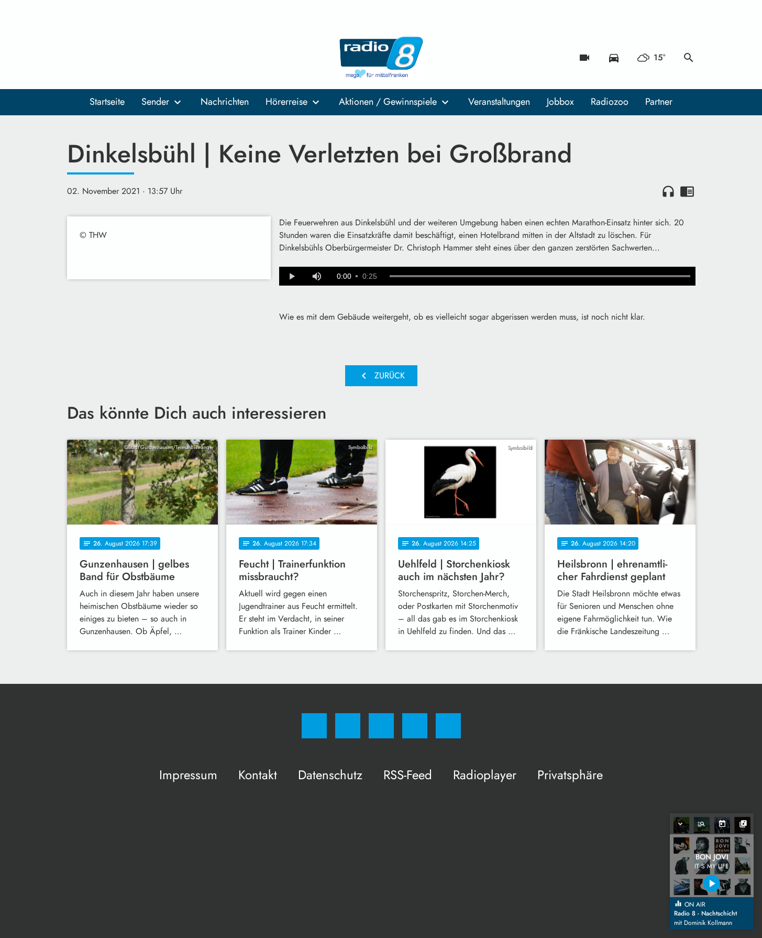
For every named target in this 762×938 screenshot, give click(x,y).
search (688, 57)
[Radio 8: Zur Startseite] (381, 58)
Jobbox (560, 101)
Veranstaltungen (499, 101)
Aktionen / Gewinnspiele (388, 101)
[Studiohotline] (140, 57)
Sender (155, 101)
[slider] (540, 276)
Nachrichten (225, 101)
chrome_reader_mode (687, 191)
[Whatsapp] (119, 57)
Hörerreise (286, 101)
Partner (658, 101)
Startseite (107, 101)
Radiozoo (609, 101)
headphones (668, 191)
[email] (161, 57)
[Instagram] (98, 57)
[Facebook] (77, 57)
